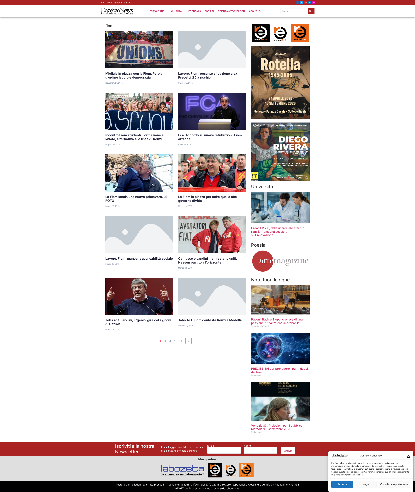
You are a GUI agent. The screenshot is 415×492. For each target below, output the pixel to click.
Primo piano (157, 11)
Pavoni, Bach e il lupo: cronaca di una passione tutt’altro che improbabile (277, 321)
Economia (194, 11)
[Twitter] (301, 2)
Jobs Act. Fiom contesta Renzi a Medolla (210, 320)
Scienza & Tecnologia (231, 11)
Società (209, 11)
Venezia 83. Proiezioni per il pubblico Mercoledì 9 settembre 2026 (276, 427)
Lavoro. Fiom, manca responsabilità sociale (139, 258)
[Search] (311, 11)
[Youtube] (305, 2)
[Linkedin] (309, 2)
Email (210, 445)
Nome (247, 445)
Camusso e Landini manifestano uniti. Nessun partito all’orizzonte (207, 260)
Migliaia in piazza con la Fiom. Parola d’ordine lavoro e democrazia (133, 75)
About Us (255, 11)
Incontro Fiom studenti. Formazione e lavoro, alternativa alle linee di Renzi (134, 137)
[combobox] (293, 11)
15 (180, 340)
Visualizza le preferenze (394, 484)
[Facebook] (297, 2)
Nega (366, 484)
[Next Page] (188, 341)
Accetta (342, 484)
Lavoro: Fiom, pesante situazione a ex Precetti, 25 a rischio (207, 75)
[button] (408, 455)
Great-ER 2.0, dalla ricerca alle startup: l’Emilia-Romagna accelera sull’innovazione (278, 231)
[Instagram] (313, 2)
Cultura (176, 11)
